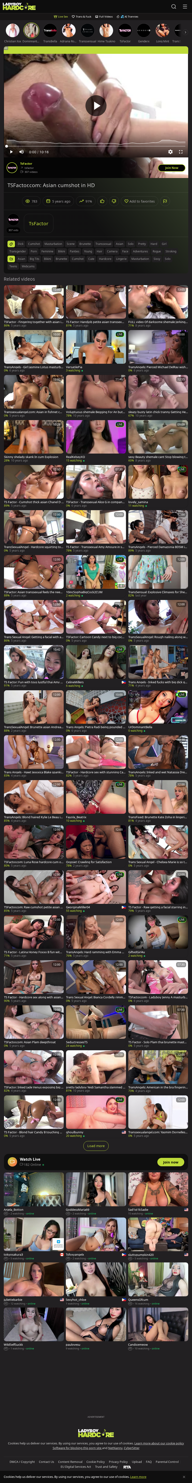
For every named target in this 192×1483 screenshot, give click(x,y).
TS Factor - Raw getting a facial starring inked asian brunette (157, 907)
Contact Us (46, 1462)
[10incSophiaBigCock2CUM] (96, 576)
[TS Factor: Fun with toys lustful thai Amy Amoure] (34, 666)
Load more (96, 1146)
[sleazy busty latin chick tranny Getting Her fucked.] (158, 396)
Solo (167, 259)
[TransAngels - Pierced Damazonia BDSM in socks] (158, 531)
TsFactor (26, 163)
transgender (17, 251)
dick (20, 244)
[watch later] (9, 290)
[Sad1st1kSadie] (158, 1194)
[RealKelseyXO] (96, 441)
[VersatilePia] (96, 351)
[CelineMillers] (96, 666)
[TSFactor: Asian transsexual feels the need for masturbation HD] (34, 576)
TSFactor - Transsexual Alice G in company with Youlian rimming (95, 502)
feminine (47, 251)
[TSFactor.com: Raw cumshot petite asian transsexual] (34, 891)
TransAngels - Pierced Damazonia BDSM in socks (157, 547)
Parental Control (167, 1462)
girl (164, 244)
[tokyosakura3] (34, 1239)
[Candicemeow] (158, 1329)
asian (119, 244)
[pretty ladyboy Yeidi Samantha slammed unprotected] (96, 1071)
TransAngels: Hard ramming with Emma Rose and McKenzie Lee (96, 952)
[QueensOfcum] (158, 1284)
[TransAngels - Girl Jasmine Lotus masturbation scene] (34, 351)
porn (34, 251)
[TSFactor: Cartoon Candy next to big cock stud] (96, 621)
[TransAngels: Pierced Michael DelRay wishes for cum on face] (158, 351)
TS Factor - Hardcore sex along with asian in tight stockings (33, 997)
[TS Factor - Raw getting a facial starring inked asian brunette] (158, 891)
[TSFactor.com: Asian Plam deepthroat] (34, 1026)
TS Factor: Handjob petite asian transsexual (95, 321)
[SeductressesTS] (96, 1026)
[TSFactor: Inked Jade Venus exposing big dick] (34, 1071)
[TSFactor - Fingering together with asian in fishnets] (34, 306)
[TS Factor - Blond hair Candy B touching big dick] (34, 1116)
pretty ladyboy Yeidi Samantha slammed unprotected (95, 1087)
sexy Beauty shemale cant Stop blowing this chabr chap (158, 456)
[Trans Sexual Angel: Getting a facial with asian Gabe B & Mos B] (34, 621)
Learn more (138, 1477)
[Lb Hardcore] (19, 6)
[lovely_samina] (158, 486)
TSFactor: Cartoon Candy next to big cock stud (96, 637)
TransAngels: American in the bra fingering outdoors (157, 1087)
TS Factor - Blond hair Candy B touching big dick (33, 1132)
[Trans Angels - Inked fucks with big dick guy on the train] (158, 666)
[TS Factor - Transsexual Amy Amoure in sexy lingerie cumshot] (96, 531)
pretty (142, 244)
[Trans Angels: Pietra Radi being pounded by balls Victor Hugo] (96, 711)
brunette (85, 244)
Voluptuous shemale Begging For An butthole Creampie (96, 412)
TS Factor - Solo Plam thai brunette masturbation (157, 1042)
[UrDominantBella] (158, 711)
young (88, 251)
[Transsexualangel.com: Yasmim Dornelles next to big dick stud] (158, 1116)
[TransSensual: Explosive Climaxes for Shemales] (158, 576)
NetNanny (115, 1448)
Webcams (28, 266)
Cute (91, 259)
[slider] (96, 146)
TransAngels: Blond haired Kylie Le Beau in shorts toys (33, 817)
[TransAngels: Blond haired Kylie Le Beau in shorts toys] (34, 801)
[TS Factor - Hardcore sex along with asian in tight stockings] (34, 981)
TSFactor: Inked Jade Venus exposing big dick (34, 1087)
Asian (21, 259)
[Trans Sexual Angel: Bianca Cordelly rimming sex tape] (96, 981)
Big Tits (34, 259)
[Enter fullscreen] (180, 151)
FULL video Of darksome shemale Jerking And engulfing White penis (158, 321)
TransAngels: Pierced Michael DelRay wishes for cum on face (157, 367)
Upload (137, 1462)
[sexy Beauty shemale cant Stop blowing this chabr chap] (158, 441)
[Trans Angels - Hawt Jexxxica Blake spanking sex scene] (34, 756)
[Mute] (21, 151)
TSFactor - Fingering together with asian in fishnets (33, 321)
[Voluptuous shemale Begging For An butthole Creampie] (96, 396)
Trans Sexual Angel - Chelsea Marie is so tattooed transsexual (158, 862)
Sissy (157, 259)
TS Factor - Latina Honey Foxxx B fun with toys (33, 952)
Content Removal (70, 1462)
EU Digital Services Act (76, 1467)
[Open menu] (185, 6)
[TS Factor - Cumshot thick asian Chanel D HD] (34, 486)
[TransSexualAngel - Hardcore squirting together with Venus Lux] (34, 531)
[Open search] (174, 6)
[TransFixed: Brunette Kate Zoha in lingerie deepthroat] (158, 801)
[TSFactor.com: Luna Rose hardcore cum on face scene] (34, 846)
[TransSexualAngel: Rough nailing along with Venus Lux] (158, 621)
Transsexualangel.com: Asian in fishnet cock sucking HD (33, 412)
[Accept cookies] (184, 1477)
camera (112, 251)
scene (71, 244)
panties (74, 251)
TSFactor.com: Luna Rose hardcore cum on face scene (33, 862)
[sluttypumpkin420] (158, 1239)
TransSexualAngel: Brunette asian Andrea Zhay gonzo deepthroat (33, 727)
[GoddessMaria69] (96, 1194)
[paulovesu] (96, 1329)
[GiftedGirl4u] (158, 936)
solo (130, 244)
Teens (13, 266)
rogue (157, 251)
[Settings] (170, 151)
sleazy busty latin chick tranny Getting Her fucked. (157, 412)
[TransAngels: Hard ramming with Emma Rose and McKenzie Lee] (96, 936)
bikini (61, 251)
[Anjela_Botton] (34, 1194)
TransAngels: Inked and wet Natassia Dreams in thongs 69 (157, 772)
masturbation (53, 244)
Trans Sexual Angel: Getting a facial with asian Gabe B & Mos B (33, 637)
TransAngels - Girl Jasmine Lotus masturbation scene (34, 367)
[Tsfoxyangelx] (96, 1239)
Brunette (61, 259)
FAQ (149, 1462)
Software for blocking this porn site (77, 1448)
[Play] (96, 105)
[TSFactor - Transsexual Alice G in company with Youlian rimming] (96, 486)
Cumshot (78, 259)
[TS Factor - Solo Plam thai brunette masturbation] (158, 1026)
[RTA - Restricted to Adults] (127, 1466)
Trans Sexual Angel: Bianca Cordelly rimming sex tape (96, 997)
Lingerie (121, 259)
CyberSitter (132, 1448)
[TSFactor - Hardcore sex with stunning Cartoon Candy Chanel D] (96, 756)
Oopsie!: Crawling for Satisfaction (89, 862)
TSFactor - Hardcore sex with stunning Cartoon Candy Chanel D (96, 772)
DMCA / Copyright (22, 1462)
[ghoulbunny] (96, 1116)
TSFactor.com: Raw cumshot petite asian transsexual (33, 907)
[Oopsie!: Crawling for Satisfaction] (96, 846)
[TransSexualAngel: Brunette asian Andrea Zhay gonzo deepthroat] (34, 711)
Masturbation (140, 259)
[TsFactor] (12, 167)
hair (99, 251)
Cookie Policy (95, 1462)
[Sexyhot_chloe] (96, 1284)
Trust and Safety (106, 1467)
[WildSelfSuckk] (34, 1329)
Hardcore (105, 259)
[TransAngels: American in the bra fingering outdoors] (158, 1071)
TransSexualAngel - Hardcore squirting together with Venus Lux (33, 547)
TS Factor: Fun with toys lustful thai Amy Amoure (33, 682)
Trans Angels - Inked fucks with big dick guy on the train (157, 682)
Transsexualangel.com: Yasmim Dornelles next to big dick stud (158, 1132)
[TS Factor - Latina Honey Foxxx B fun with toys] (34, 936)
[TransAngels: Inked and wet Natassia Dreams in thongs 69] (158, 756)
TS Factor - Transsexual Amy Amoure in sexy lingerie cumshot (95, 547)
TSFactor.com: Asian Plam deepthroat (30, 1042)
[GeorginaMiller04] (96, 891)
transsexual (103, 244)
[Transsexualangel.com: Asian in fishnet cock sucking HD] (34, 396)
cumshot (34, 244)
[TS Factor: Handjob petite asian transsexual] (96, 306)
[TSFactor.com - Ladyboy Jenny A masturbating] (158, 981)
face (125, 251)
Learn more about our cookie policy (159, 1443)
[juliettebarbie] (34, 1284)
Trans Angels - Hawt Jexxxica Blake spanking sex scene (33, 772)
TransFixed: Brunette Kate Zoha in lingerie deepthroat (157, 817)
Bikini (47, 259)
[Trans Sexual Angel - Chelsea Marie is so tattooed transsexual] (158, 846)
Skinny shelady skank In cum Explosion (31, 456)
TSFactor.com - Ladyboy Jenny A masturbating (158, 997)
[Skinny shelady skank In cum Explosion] (34, 441)
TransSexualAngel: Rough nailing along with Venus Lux (157, 637)
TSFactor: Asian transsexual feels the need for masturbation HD (34, 592)
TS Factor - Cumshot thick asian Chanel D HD (33, 502)
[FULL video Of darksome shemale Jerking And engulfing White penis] (158, 306)
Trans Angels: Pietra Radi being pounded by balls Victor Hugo (95, 727)
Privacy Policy (118, 1462)
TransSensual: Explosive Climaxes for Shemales (158, 592)
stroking (171, 251)
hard (154, 244)
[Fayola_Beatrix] (96, 801)
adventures (140, 251)
